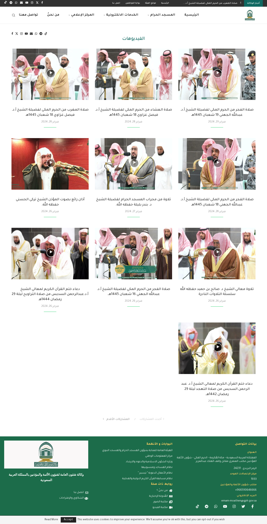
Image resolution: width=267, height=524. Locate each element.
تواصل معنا (28, 15)
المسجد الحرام (162, 15)
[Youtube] (26, 3)
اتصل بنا (116, 3)
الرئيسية (165, 3)
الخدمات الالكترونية (122, 15)
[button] (240, 3)
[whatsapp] (216, 507)
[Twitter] (37, 3)
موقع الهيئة (150, 3)
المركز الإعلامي (82, 15)
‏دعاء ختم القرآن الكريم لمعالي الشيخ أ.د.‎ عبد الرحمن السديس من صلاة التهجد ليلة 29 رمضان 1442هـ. (217, 389)
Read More (51, 519)
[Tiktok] (5, 3)
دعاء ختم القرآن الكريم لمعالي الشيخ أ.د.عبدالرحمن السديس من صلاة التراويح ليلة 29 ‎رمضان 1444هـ (50, 294)
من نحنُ (53, 15)
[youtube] (225, 507)
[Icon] (217, 73)
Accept (68, 519)
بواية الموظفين (132, 3)
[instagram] (234, 507)
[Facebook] (42, 3)
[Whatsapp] (16, 3)
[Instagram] (32, 3)
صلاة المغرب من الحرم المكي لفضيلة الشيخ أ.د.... (210, 3)
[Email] (21, 3)
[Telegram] (11, 3)
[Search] (13, 15)
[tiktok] (197, 507)
